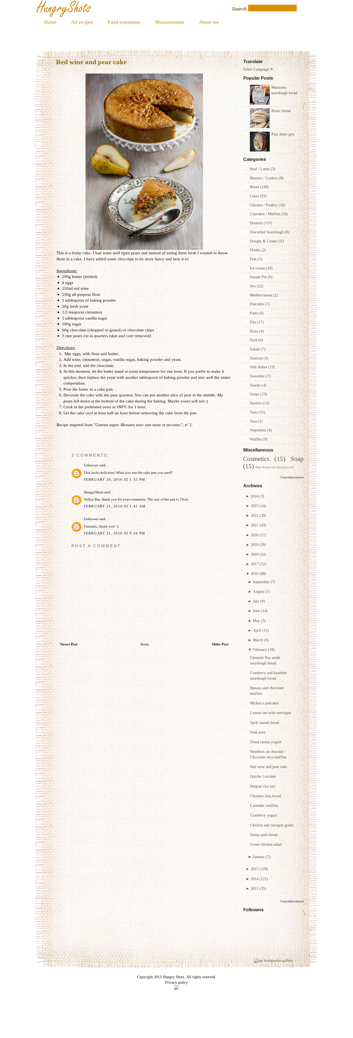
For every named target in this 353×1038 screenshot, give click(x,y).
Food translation (124, 22)
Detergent (283, 467)
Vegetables (258, 430)
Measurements (169, 22)
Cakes (255, 196)
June (256, 611)
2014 (254, 879)
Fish (254, 259)
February (260, 649)
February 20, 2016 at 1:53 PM (114, 480)
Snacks (256, 385)
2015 (254, 869)
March (258, 640)
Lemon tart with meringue (270, 712)
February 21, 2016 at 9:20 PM (114, 533)
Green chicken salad (265, 844)
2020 (254, 535)
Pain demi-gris (282, 134)
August (258, 591)
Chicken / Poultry (264, 205)
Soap (297, 458)
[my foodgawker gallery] (273, 961)
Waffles (256, 439)
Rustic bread (281, 111)
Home (50, 22)
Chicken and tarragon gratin (272, 825)
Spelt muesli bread (264, 722)
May (256, 620)
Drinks (255, 250)
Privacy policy (176, 982)
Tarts (254, 412)
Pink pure (257, 732)
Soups (255, 394)
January (259, 857)
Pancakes (257, 304)
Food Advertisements (294, 477)
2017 (254, 564)
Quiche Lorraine (263, 776)
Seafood (257, 358)
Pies (253, 322)
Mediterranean (261, 295)
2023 (254, 506)
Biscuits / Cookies (264, 178)
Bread (255, 187)
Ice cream (258, 268)
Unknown (91, 465)
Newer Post (68, 644)
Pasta (254, 313)
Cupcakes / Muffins (265, 214)
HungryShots (93, 492)
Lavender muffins (264, 805)
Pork (254, 340)
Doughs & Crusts (264, 241)
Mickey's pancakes (264, 703)
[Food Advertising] (176, 988)
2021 (254, 525)
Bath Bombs (263, 467)
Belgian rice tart (262, 786)
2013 (254, 888)
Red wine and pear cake (268, 766)
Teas (254, 421)
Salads (255, 349)
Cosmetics (256, 458)
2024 (254, 496)
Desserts (257, 223)
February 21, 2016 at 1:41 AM (115, 506)
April (257, 630)
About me (209, 22)
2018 (254, 554)
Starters (256, 403)
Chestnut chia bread (265, 796)
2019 (254, 544)
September (261, 582)
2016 (254, 573)
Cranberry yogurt (263, 815)
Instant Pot (259, 277)
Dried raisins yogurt (265, 742)
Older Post (220, 644)
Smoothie (258, 376)
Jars (253, 286)
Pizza (254, 331)
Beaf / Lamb (260, 169)
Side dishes (259, 367)
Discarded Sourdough (267, 232)
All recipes (82, 22)
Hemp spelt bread (263, 834)
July (256, 601)
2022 (254, 515)
